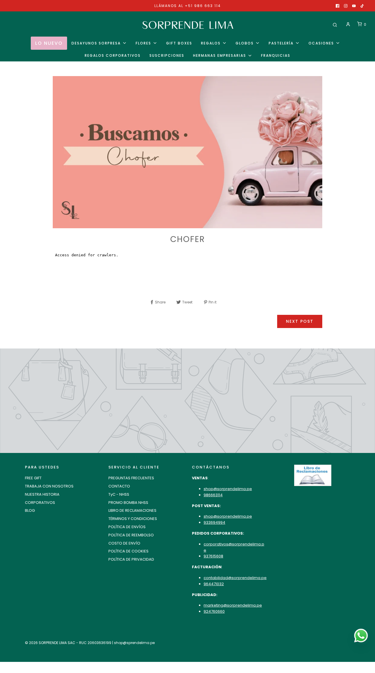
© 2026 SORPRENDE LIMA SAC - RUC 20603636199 (68, 642)
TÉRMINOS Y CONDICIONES (132, 518)
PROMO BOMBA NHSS (128, 502)
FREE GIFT (33, 478)
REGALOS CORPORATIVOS (113, 55)
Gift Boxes (179, 43)
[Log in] (348, 24)
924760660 (214, 611)
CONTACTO (119, 486)
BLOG (30, 510)
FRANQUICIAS (275, 55)
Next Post (299, 321)
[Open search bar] (335, 24)
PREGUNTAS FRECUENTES (131, 478)
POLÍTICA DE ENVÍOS (127, 527)
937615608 (213, 556)
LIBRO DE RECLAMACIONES (132, 510)
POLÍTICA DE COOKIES (128, 551)
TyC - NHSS (118, 494)
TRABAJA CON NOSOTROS (49, 486)
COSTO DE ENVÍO (124, 543)
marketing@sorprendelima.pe (233, 605)
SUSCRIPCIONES (166, 55)
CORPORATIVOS (40, 502)
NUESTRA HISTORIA (42, 494)
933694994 (214, 522)
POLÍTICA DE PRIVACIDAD (131, 559)
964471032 (214, 584)
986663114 (213, 495)
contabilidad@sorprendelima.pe (235, 578)
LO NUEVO (49, 43)
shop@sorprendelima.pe (228, 489)
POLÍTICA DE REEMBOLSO (131, 535)
